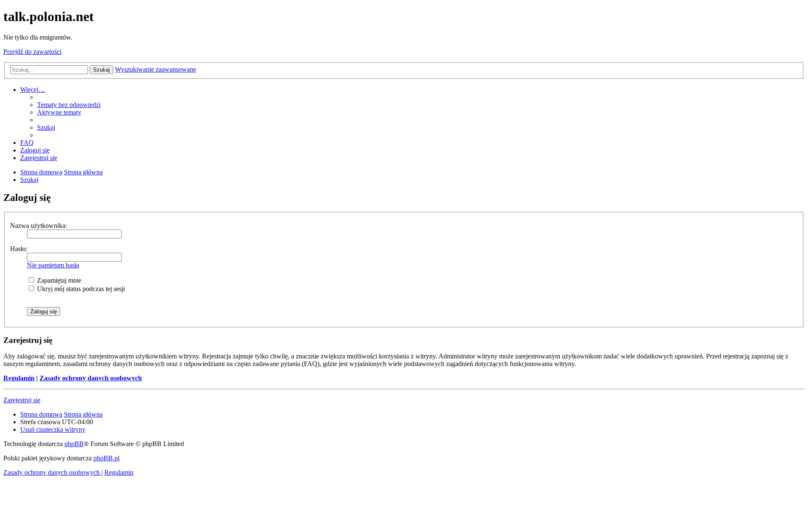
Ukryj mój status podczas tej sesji (80, 288)
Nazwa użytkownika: (38, 225)
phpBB (74, 443)
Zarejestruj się (21, 400)
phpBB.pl (106, 458)
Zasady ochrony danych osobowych (91, 378)
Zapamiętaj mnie (58, 280)
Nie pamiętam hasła (53, 265)
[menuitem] (69, 104)
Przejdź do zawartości (32, 51)
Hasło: (18, 248)
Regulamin (19, 378)
